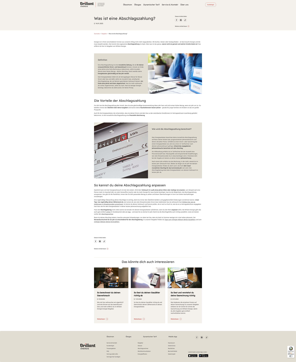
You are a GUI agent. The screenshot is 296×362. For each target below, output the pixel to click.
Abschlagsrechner (107, 214)
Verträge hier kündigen (113, 357)
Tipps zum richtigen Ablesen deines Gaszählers (180, 220)
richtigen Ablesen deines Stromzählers (106, 222)
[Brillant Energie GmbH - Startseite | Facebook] (196, 337)
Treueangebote (111, 348)
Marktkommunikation (144, 351)
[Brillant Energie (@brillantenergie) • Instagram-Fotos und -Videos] (201, 337)
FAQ (108, 351)
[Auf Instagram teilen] (180, 20)
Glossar (140, 345)
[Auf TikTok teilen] (185, 20)
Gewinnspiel (171, 354)
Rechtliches (171, 348)
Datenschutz (171, 345)
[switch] (290, 356)
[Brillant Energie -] (87, 4)
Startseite (97, 33)
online (108, 212)
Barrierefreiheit (172, 351)
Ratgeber (104, 33)
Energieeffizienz (142, 354)
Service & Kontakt (112, 343)
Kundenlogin (110, 345)
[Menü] (293, 347)
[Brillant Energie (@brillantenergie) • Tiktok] (206, 337)
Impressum (171, 343)
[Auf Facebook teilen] (176, 20)
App (129, 212)
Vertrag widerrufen (112, 354)
